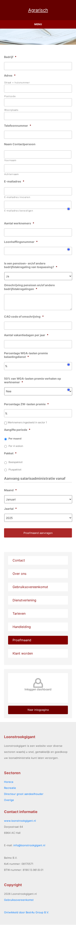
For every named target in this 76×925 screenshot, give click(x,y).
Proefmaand (22, 640)
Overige (9, 800)
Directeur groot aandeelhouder (23, 794)
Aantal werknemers (19, 223)
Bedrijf (10, 57)
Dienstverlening (24, 600)
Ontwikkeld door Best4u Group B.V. (26, 912)
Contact (19, 560)
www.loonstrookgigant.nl (20, 820)
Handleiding (22, 627)
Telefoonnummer (17, 125)
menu (38, 24)
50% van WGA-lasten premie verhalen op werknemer (32, 380)
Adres (10, 75)
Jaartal (10, 508)
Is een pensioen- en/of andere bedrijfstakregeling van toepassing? (30, 265)
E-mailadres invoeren (17, 197)
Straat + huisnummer (17, 82)
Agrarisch (38, 10)
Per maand (15, 438)
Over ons (19, 574)
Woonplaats (11, 110)
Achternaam (11, 174)
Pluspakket (15, 469)
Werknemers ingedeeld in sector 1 (27, 422)
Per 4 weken (16, 445)
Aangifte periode (17, 429)
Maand (10, 490)
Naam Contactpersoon (19, 144)
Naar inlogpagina (38, 709)
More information (13, 216)
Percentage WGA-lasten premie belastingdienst (26, 354)
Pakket (10, 453)
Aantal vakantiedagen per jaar (26, 335)
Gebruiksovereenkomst (30, 587)
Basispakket (15, 462)
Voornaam (10, 160)
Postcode (10, 96)
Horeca (8, 781)
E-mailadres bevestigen (18, 210)
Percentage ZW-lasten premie (26, 404)
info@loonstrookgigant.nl (29, 845)
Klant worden (23, 653)
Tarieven (19, 613)
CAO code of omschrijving (24, 316)
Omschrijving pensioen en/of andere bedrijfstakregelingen (29, 286)
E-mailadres (14, 181)
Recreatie (10, 787)
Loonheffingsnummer (21, 241)
